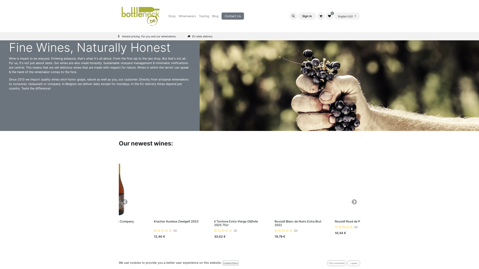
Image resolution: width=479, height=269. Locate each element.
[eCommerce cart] (321, 16)
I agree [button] (353, 263)
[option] (239, 202)
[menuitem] (172, 16)
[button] (293, 16)
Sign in (307, 16)
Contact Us (233, 16)
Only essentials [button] (337, 263)
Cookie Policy (230, 263)
